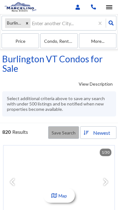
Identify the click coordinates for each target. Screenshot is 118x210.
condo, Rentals (59, 41)
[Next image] (106, 182)
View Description (96, 84)
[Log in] (77, 7)
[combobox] (32, 23)
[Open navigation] (109, 7)
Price (20, 41)
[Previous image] (12, 182)
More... (97, 41)
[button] (27, 23)
